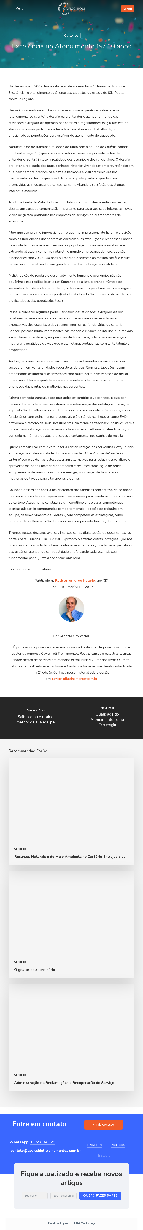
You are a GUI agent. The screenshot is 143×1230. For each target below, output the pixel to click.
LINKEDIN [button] (94, 1145)
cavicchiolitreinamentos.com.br (74, 679)
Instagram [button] (105, 1155)
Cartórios (71, 35)
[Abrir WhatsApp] (133, 1220)
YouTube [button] (118, 1145)
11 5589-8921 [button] (42, 1142)
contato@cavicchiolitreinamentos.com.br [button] (45, 1150)
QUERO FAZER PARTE (100, 1195)
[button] (16, 9)
